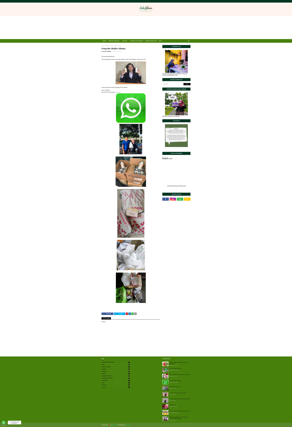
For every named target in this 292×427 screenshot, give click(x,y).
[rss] (187, 199)
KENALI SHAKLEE (115, 366)
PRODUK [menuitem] (124, 41)
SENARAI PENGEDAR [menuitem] (151, 41)
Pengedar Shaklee (106, 51)
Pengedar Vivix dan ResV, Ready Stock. (177, 392)
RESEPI (115, 373)
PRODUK (116, 369)
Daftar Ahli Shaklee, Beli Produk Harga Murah (179, 374)
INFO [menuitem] (160, 41)
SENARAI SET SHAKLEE (115, 378)
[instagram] (173, 199)
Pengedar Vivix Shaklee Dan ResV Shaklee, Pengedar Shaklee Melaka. (178, 417)
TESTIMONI (115, 380)
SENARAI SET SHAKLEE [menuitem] (136, 41)
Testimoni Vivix (172, 405)
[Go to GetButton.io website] (3, 425)
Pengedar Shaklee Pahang (175, 380)
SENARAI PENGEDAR (115, 375)
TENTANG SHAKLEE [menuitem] (113, 41)
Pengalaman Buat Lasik (174, 386)
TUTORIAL (115, 385)
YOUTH (115, 387)
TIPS (115, 382)
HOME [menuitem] (104, 41)
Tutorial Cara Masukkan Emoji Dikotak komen (179, 411)
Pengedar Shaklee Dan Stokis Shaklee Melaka (179, 398)
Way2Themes (114, 424)
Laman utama (105, 45)
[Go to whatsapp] (4, 422)
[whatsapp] (180, 199)
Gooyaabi (127, 424)
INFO (116, 364)
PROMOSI (115, 371)
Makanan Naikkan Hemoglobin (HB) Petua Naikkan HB (179, 363)
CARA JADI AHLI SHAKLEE (115, 362)
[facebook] (165, 199)
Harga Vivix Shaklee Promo (175, 368)
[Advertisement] (146, 27)
